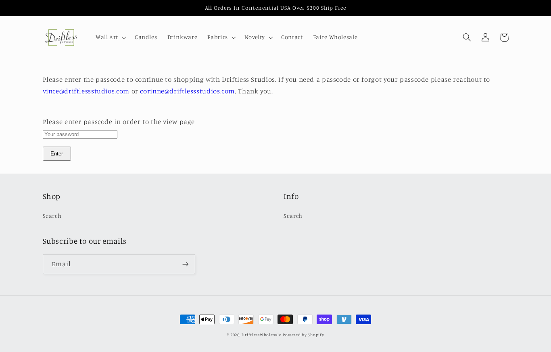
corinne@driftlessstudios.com (187, 91)
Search (52, 215)
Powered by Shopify (303, 334)
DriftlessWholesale (261, 334)
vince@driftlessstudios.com (87, 91)
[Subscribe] (185, 264)
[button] (109, 37)
